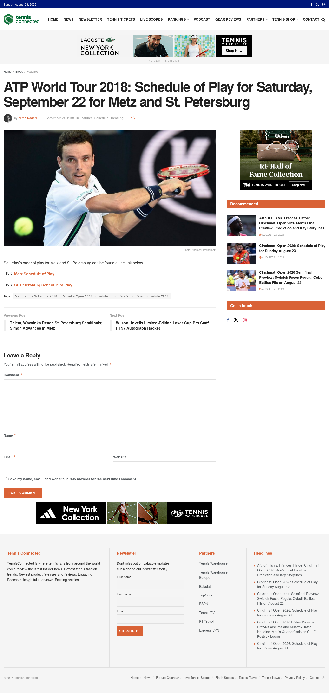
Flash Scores (224, 677)
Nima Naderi (28, 118)
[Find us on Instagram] (323, 4)
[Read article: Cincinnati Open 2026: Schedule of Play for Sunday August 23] (241, 253)
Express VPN (209, 630)
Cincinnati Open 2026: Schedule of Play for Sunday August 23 (292, 248)
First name (124, 577)
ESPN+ (204, 603)
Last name (124, 594)
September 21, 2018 (60, 118)
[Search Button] (323, 19)
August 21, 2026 (272, 289)
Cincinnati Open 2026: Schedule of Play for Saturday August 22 (287, 612)
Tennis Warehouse (213, 563)
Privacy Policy (295, 677)
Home (53, 19)
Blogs (19, 71)
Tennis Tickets (121, 19)
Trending (117, 118)
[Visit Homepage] (21, 19)
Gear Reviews (228, 19)
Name (10, 435)
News (68, 19)
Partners (255, 19)
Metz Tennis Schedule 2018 (36, 296)
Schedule (101, 118)
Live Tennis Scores (197, 677)
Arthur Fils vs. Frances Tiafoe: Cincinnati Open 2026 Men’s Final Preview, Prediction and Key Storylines (291, 223)
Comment (13, 374)
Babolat (205, 586)
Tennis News (271, 677)
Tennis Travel (248, 677)
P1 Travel (206, 621)
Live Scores (151, 19)
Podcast (202, 19)
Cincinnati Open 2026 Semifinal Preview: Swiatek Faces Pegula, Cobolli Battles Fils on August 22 (292, 277)
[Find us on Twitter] (317, 4)
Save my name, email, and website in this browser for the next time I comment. (72, 478)
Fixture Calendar (167, 677)
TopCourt (206, 595)
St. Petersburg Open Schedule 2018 (141, 296)
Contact (311, 19)
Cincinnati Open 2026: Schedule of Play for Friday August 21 (287, 646)
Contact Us (317, 677)
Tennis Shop (283, 19)
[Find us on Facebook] (311, 4)
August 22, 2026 (272, 234)
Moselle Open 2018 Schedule (85, 296)
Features (32, 71)
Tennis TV (207, 612)
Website (119, 456)
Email (10, 456)
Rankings (177, 19)
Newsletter (90, 19)
